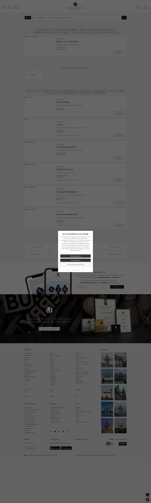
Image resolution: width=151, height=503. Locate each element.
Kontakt (83, 270)
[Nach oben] (147, 499)
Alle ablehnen (75, 260)
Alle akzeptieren (75, 256)
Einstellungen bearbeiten (75, 264)
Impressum (68, 270)
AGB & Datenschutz (76, 270)
